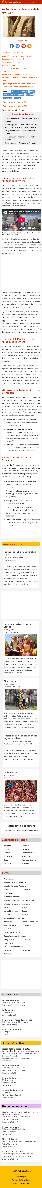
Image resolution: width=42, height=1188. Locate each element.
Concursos (26, 925)
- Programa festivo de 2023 (15, 102)
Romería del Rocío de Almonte (17, 1019)
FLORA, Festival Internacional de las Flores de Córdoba (20, 1113)
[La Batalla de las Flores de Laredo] (21, 645)
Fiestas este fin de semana (21, 825)
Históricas (8, 856)
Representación (29, 860)
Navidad (29, 95)
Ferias (6, 849)
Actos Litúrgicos (11, 911)
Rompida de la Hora (12, 1078)
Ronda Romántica (10, 1126)
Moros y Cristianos (12, 932)
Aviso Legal (21, 1176)
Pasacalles (8, 98)
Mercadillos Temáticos (14, 918)
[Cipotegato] (21, 699)
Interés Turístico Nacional (15, 882)
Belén (32, 91)
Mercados (26, 856)
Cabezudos (26, 950)
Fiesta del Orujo (10, 1139)
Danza (24, 911)
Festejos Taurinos (30, 921)
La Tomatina (10, 772)
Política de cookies (21, 1183)
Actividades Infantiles (13, 946)
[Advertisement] (21, 273)
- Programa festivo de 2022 (15, 106)
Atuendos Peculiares (19, 91)
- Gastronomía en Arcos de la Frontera (20, 143)
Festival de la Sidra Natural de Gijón (20, 553)
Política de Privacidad (21, 1180)
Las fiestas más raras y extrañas (21, 830)
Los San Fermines (10, 1000)
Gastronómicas (28, 852)
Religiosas (8, 860)
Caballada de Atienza (12, 1090)
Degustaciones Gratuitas (15, 936)
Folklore (7, 852)
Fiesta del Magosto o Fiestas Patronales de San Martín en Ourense (21, 1049)
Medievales (9, 929)
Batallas (7, 845)
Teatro (17, 98)
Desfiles (7, 914)
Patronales (8, 879)
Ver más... (8, 954)
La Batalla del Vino (11, 1029)
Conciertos (26, 889)
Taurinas (7, 863)
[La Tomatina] (21, 791)
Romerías (8, 921)
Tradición (26, 863)
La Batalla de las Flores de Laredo (17, 625)
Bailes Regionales (11, 900)
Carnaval (25, 845)
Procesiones (9, 893)
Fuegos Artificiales (12, 939)
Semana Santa (10, 925)
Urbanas (7, 889)
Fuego (24, 907)
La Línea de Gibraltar (12, 1151)
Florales (25, 849)
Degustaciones (28, 900)
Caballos (7, 950)
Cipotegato (10, 681)
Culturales (27, 939)
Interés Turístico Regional (14, 95)
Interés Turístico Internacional (17, 904)
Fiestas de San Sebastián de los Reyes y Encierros (20, 737)
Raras (6, 907)
